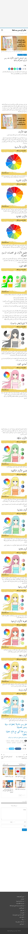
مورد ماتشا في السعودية (20, 901)
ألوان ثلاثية (12, 740)
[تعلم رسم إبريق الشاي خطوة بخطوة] (20, 771)
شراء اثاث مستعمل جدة (20, 922)
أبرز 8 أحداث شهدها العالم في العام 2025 (17, 906)
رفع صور (22, 899)
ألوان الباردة (17, 740)
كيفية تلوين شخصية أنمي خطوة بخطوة (6, 757)
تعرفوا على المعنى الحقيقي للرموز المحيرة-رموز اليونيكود (17, 738)
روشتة (23, 919)
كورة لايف (22, 924)
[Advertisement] (14, 14)
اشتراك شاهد (21, 917)
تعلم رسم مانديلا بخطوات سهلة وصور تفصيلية (16, 725)
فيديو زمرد (22, 913)
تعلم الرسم (25, 55)
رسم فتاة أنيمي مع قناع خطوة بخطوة (16, 733)
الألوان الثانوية (13, 742)
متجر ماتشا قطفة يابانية (20, 903)
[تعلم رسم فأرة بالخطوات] (8, 771)
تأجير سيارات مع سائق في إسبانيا (18, 915)
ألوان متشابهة (8, 740)
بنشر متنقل (22, 910)
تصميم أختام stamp (20, 897)
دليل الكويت (21, 908)
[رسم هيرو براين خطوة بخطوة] (20, 784)
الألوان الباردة (19, 742)
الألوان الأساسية (24, 742)
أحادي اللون (21, 740)
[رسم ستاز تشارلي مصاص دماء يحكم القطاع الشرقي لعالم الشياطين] (8, 784)
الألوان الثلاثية (8, 742)
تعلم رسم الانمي (20, 55)
